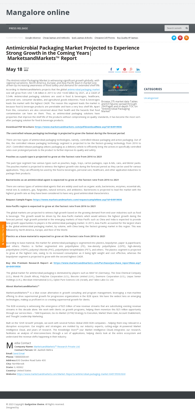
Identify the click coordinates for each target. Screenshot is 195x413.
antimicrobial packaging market (83, 89)
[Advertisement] (167, 64)
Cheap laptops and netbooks (56, 38)
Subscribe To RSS (3, 234)
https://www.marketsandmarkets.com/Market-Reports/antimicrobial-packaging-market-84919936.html (71, 373)
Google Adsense (33, 38)
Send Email (19, 353)
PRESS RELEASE (18, 28)
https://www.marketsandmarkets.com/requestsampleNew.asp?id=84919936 (77, 199)
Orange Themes (28, 407)
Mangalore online (38, 12)
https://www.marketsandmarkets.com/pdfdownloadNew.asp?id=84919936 (78, 126)
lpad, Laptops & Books (82, 38)
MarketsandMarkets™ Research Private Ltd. (57, 346)
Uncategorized (151, 98)
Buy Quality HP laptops (127, 38)
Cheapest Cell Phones (105, 38)
